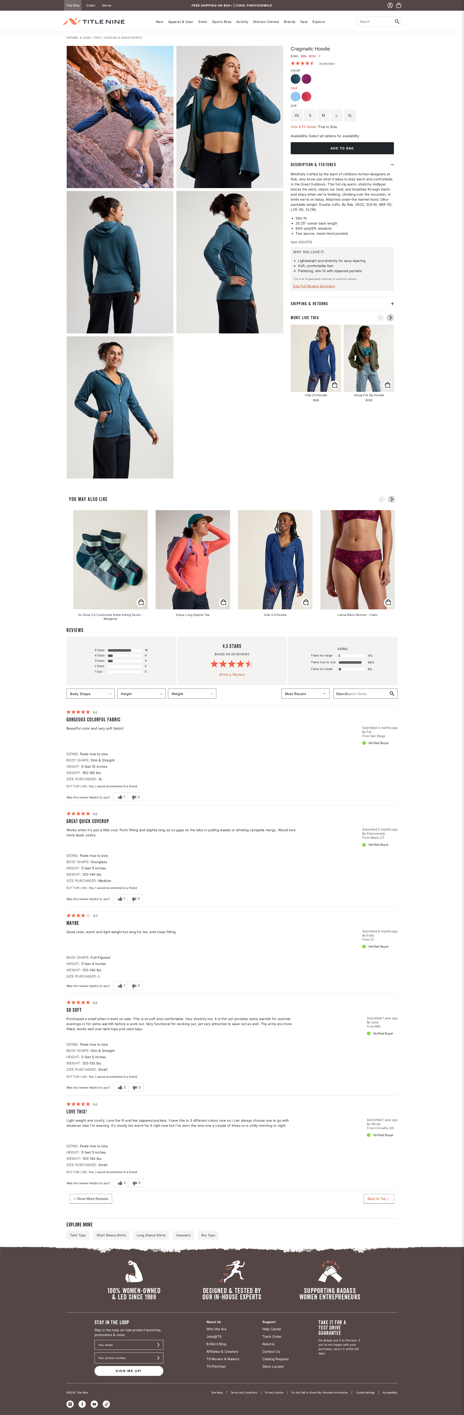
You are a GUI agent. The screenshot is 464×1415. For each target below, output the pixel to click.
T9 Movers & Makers (222, 1359)
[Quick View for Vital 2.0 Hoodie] (316, 358)
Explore (318, 22)
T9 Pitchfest (216, 1366)
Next (390, 317)
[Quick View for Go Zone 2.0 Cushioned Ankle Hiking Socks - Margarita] (141, 602)
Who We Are (216, 1329)
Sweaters (183, 1235)
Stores (106, 5)
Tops (98, 37)
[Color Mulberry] (307, 79)
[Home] (94, 21)
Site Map (217, 1392)
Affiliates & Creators (222, 1351)
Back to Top (377, 1199)
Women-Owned (266, 22)
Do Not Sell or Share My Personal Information (319, 1392)
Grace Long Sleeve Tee (193, 615)
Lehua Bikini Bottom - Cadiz (358, 615)
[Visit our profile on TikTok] (106, 1404)
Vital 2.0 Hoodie (275, 615)
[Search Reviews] (391, 694)
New (159, 22)
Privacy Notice (274, 1392)
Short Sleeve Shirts (111, 1235)
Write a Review (232, 674)
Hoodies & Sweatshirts (123, 37)
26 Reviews (327, 63)
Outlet (90, 5)
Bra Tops (208, 1235)
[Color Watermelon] (307, 97)
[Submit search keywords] (397, 21)
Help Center (272, 1329)
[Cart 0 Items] (398, 5)
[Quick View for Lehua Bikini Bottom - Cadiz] (388, 602)
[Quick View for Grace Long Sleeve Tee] (223, 602)
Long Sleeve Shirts (151, 1235)
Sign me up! (129, 1371)
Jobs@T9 (214, 1336)
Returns (268, 1344)
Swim (202, 22)
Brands (290, 22)
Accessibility (390, 1392)
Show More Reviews (92, 1199)
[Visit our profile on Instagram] (70, 1404)
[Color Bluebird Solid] (296, 97)
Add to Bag (342, 148)
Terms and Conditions (244, 1392)
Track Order (272, 1336)
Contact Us (271, 1351)
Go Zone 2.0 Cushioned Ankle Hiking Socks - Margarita (110, 616)
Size (294, 105)
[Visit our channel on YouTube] (94, 1404)
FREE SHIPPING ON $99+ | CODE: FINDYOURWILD (232, 5)
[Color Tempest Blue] (296, 79)
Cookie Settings (365, 1392)
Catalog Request (275, 1359)
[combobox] (374, 21)
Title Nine (73, 5)
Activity (242, 22)
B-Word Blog (216, 1344)
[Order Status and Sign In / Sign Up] (390, 5)
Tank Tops (78, 1235)
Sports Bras (222, 22)
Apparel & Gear (181, 22)
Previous (380, 317)
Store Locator (273, 1366)
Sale (304, 22)
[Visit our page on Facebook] (82, 1404)
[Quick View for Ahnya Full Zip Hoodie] (369, 358)
